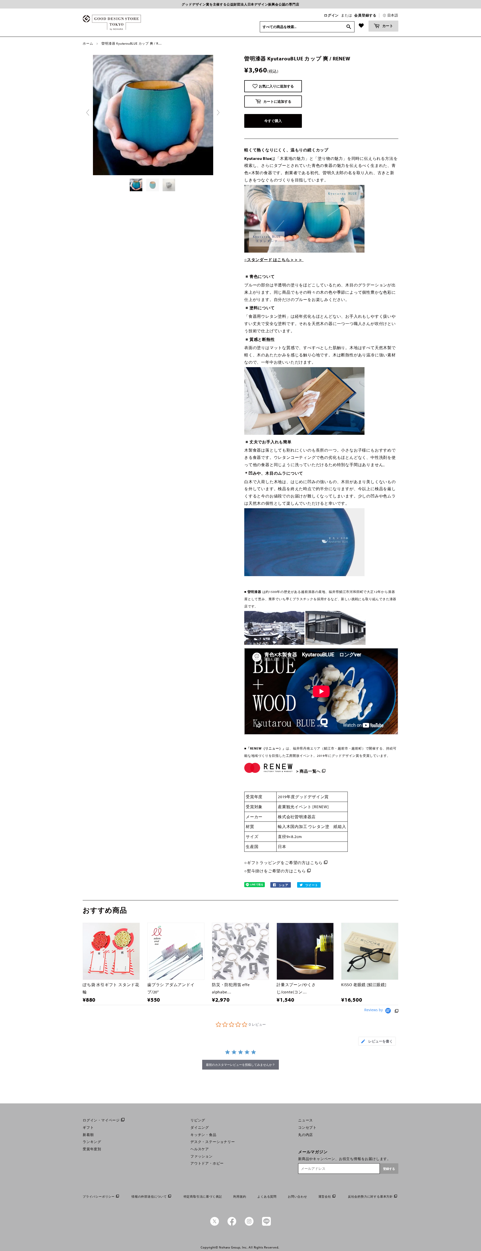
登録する (389, 1169)
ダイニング (199, 1127)
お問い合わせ (297, 1196)
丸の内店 (305, 1134)
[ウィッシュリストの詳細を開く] (361, 26)
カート (387, 26)
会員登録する (365, 15)
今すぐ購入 (273, 121)
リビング (197, 1120)
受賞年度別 (92, 1149)
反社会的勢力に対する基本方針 (370, 1196)
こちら (316, 862)
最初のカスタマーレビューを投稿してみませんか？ (240, 1065)
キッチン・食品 (203, 1134)
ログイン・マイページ (101, 1120)
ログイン (331, 15)
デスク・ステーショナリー (212, 1141)
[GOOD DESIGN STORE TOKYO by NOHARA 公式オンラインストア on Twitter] (214, 1224)
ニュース (305, 1120)
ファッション (201, 1156)
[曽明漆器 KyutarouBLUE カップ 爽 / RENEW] (136, 185)
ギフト (88, 1127)
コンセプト (307, 1127)
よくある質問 (267, 1196)
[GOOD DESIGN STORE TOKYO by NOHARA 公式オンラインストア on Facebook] (231, 1224)
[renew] (294, 763)
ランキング (92, 1141)
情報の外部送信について (149, 1196)
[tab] (377, 1041)
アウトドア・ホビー (207, 1163)
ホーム (88, 43)
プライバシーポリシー (99, 1196)
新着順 (88, 1134)
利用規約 (239, 1196)
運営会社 (324, 1196)
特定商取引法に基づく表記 (203, 1196)
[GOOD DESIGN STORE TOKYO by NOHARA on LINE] (266, 1224)
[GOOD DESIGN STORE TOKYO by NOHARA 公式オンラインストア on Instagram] (249, 1224)
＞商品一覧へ (308, 771)
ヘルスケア (199, 1149)
